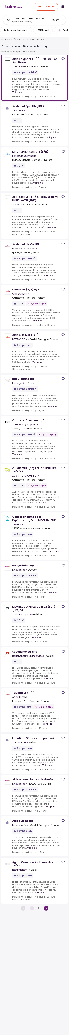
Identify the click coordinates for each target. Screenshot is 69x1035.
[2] (46, 908)
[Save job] (63, 58)
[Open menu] (63, 7)
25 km (55, 20)
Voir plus (17, 92)
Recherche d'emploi (11, 40)
